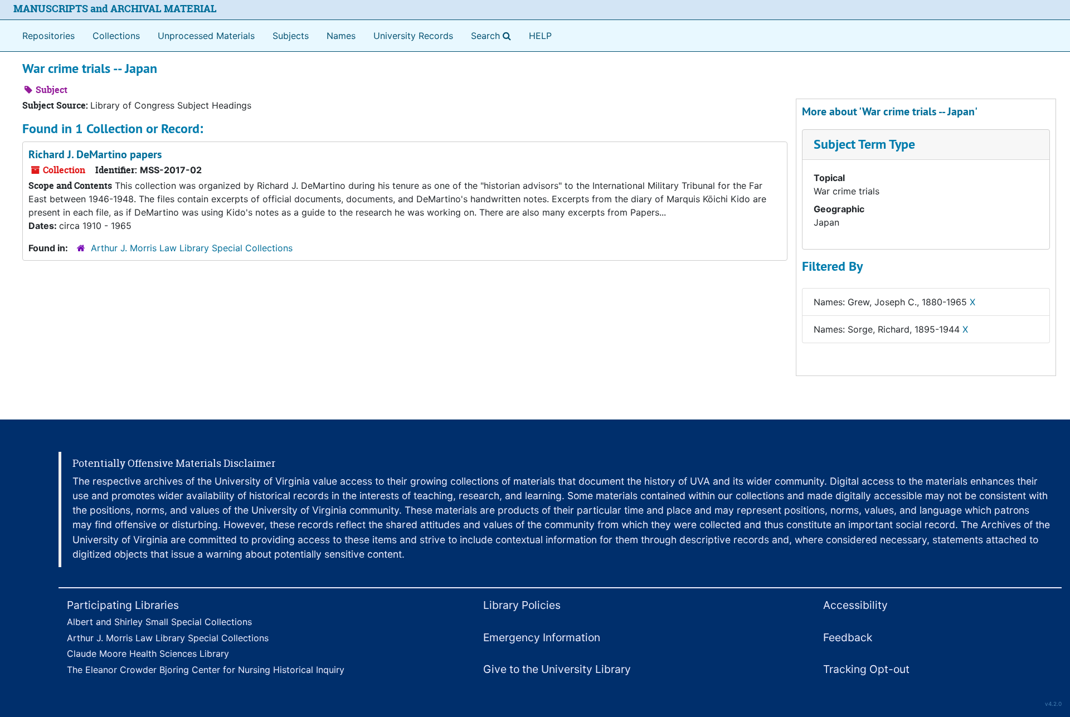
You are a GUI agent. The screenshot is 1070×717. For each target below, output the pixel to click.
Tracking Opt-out (866, 669)
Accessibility (855, 605)
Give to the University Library (557, 669)
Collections (116, 35)
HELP (540, 35)
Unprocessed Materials (206, 35)
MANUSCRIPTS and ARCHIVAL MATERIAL (115, 9)
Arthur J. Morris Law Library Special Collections (192, 247)
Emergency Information (541, 637)
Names (341, 35)
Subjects (291, 35)
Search (493, 35)
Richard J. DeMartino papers (95, 154)
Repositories (48, 35)
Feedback (847, 637)
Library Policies (522, 605)
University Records (413, 35)
